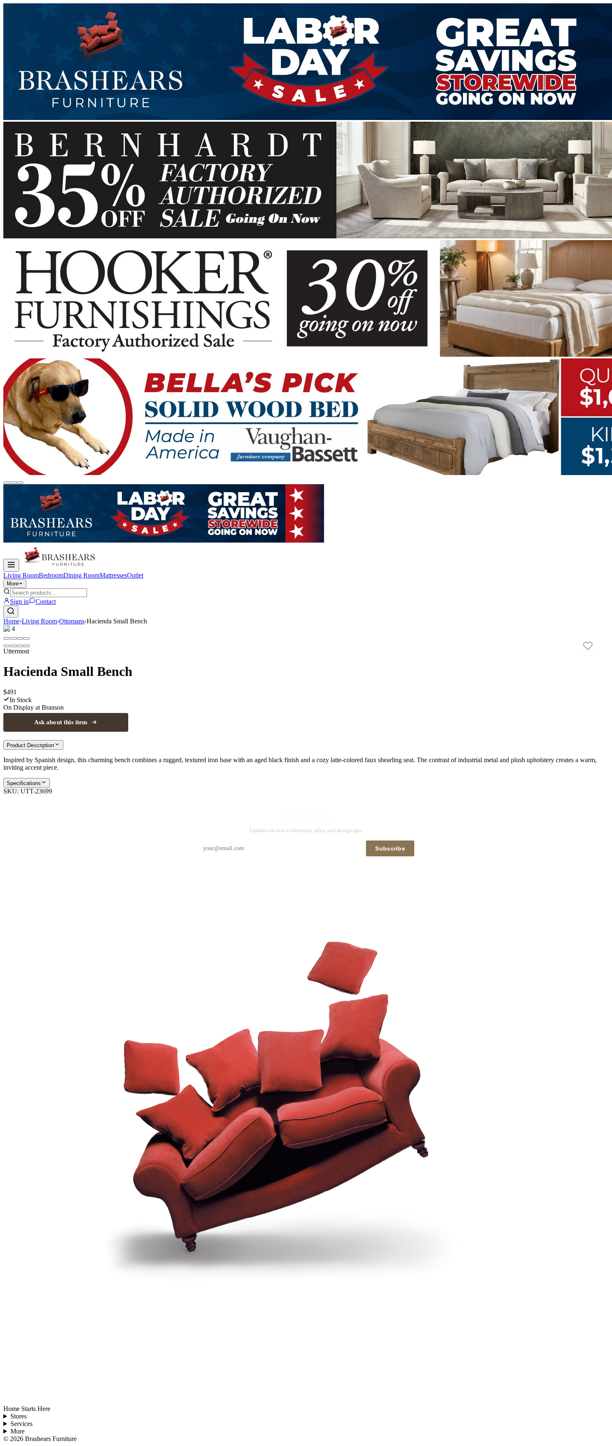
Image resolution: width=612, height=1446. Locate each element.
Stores (18, 1416)
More (13, 583)
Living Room (21, 575)
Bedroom (51, 575)
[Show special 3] (20, 482)
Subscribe (390, 848)
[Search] (10, 611)
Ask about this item (61, 722)
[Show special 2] (13, 482)
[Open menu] (11, 565)
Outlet (135, 575)
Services (21, 1423)
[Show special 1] (6, 482)
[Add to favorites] (588, 646)
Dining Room (81, 575)
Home (11, 621)
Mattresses (113, 575)
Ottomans (72, 621)
